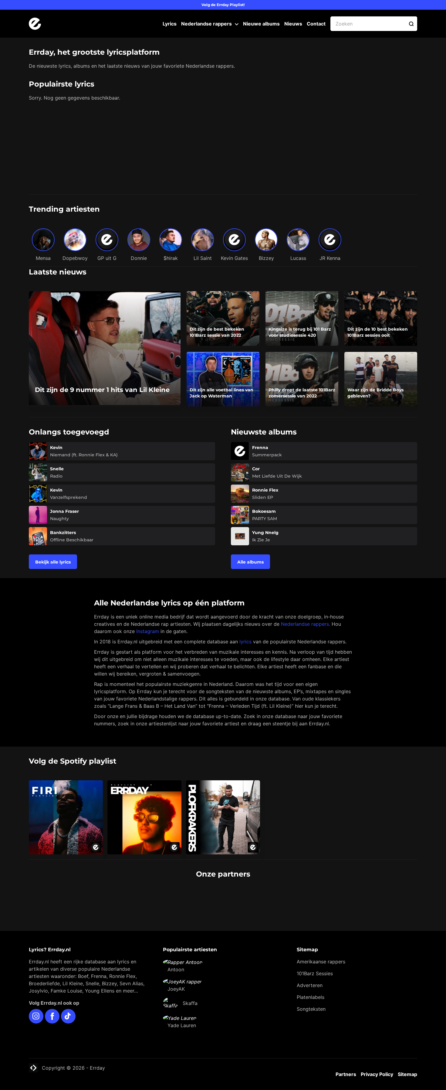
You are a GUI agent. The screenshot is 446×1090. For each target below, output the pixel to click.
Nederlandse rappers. (305, 624)
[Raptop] (322, 897)
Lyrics (170, 24)
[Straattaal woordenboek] (124, 897)
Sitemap (407, 1074)
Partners (346, 1074)
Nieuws (293, 24)
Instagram (147, 631)
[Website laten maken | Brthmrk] (256, 897)
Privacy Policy (377, 1074)
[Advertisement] (223, 148)
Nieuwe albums (261, 24)
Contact (316, 24)
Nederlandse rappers (206, 24)
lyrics (245, 642)
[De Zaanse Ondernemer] (190, 897)
